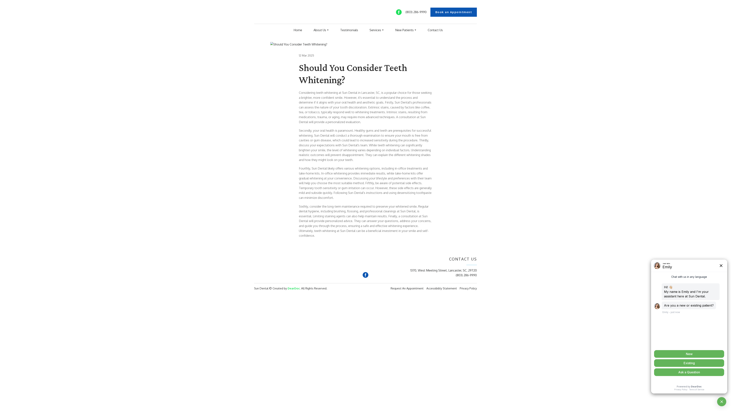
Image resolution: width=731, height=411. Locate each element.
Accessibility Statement (441, 288)
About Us (320, 30)
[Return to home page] (272, 12)
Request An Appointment (407, 288)
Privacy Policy (468, 288)
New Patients (404, 30)
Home (298, 30)
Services (375, 30)
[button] (399, 12)
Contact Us (435, 30)
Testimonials (349, 30)
